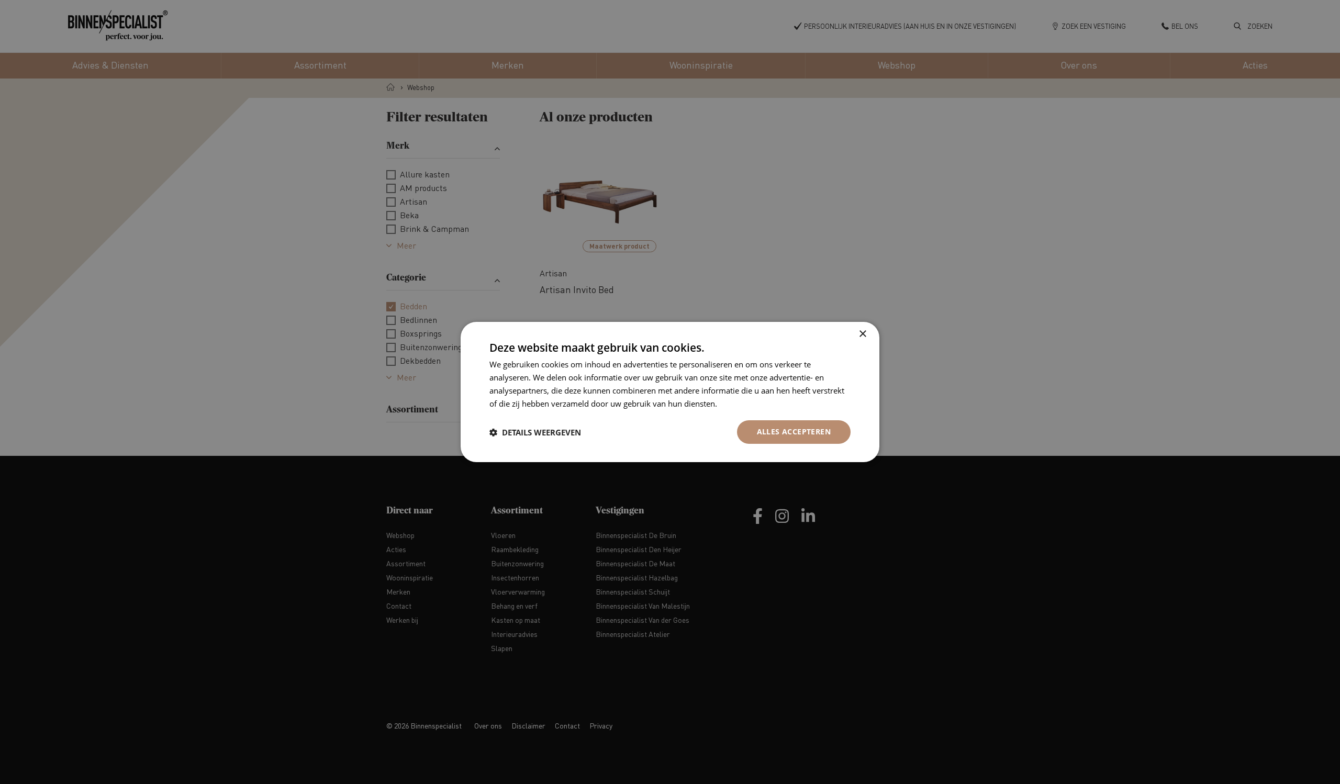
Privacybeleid (743, 403)
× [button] (862, 334)
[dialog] (670, 392)
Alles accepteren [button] (794, 431)
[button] (535, 432)
